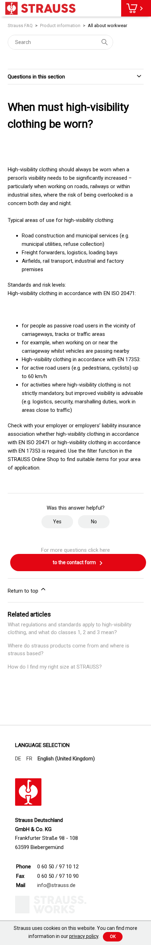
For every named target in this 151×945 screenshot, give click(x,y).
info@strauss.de (56, 885)
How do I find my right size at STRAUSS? (55, 667)
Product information (60, 25)
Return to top (24, 591)
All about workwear (107, 25)
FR (29, 758)
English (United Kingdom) (66, 758)
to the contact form (75, 562)
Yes (57, 521)
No (94, 521)
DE (18, 758)
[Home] (40, 8)
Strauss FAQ (21, 25)
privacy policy (83, 936)
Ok (113, 936)
